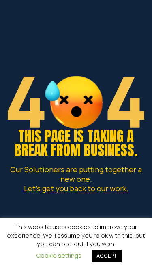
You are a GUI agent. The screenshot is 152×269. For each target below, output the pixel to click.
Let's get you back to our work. (76, 188)
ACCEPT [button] (106, 255)
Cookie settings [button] (58, 255)
